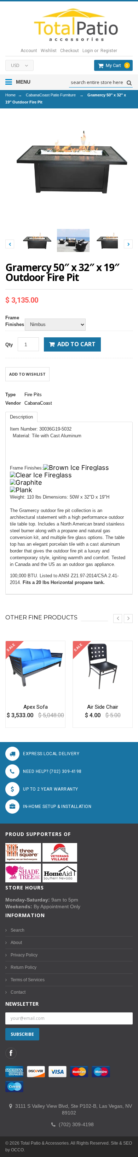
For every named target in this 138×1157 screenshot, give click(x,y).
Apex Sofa (35, 707)
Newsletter (22, 1003)
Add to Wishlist (27, 374)
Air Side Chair (102, 707)
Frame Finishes (13, 321)
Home (10, 95)
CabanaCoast (38, 403)
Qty (9, 344)
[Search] (128, 83)
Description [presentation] (21, 417)
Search (17, 930)
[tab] (21, 417)
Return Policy (23, 967)
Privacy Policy (24, 955)
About (16, 942)
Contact (18, 992)
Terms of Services (28, 979)
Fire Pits (33, 394)
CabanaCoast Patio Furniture (51, 95)
